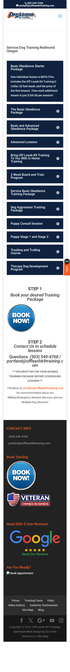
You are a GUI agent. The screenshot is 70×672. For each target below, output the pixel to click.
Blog (41, 609)
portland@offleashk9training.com (35, 363)
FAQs (50, 600)
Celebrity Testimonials (44, 605)
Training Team (33, 600)
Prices (16, 600)
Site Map (27, 609)
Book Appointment (21, 573)
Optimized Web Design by (29, 631)
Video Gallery (16, 605)
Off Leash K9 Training (46, 627)
